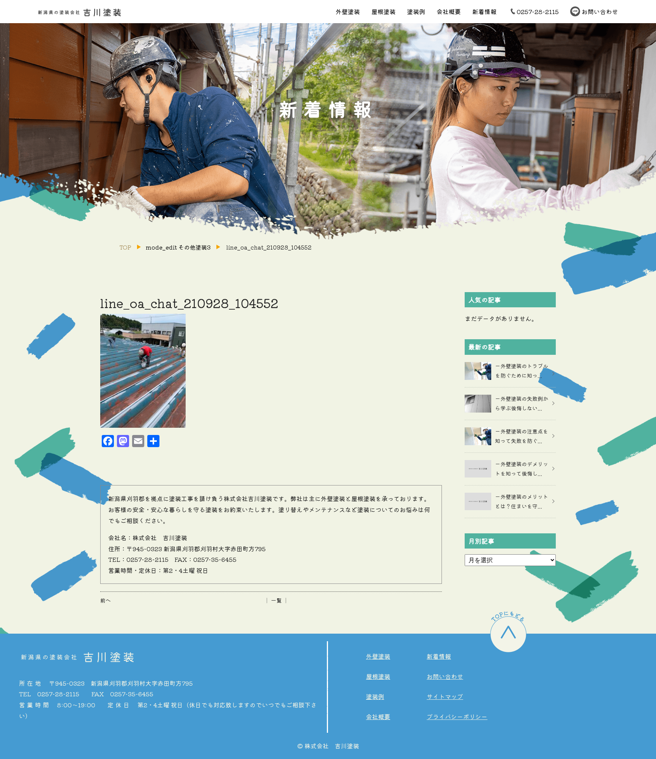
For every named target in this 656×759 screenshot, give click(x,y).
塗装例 (416, 11)
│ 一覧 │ (276, 600)
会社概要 (449, 11)
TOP (125, 247)
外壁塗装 (348, 11)
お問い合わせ (600, 11)
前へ (105, 600)
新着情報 (484, 11)
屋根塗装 (383, 11)
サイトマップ (445, 696)
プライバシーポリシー (457, 716)
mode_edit (178, 247)
